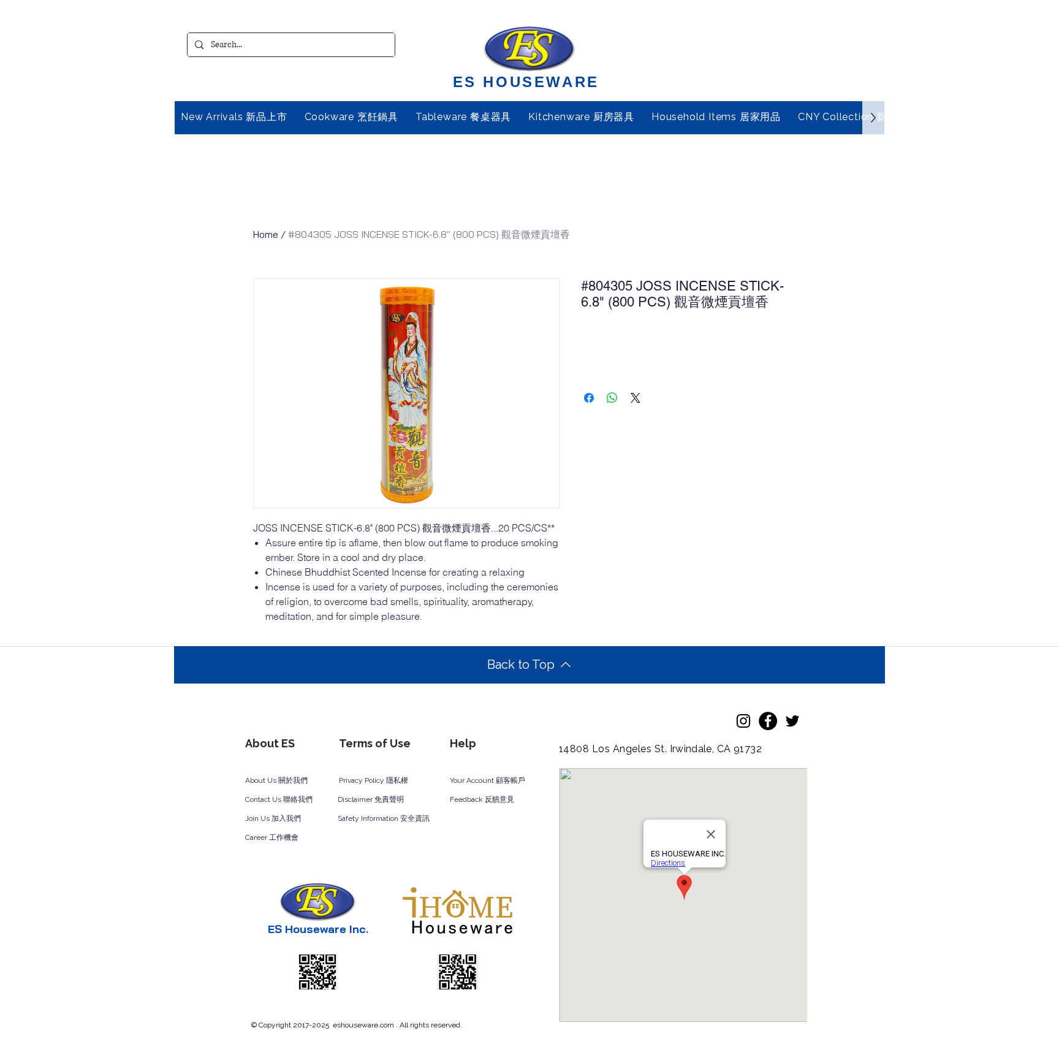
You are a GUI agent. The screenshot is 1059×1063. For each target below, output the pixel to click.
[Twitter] (792, 721)
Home (265, 234)
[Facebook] (768, 721)
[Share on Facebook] (589, 398)
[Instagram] (743, 721)
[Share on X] (635, 398)
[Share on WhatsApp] (612, 398)
